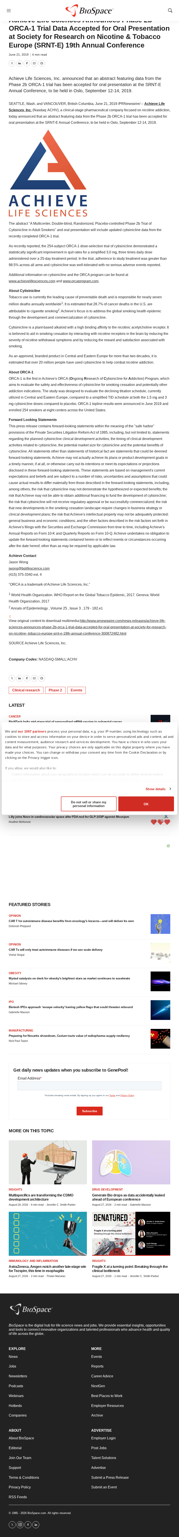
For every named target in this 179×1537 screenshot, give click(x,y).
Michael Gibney (18, 983)
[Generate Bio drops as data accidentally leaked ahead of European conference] (131, 1162)
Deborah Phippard (20, 926)
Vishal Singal (16, 954)
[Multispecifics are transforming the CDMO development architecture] (48, 1162)
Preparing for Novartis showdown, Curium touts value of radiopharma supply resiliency (69, 1035)
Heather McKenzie (20, 821)
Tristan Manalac (55, 1276)
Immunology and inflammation (33, 1261)
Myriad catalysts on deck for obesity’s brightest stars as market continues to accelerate (69, 978)
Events (76, 690)
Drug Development (107, 1189)
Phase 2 (55, 690)
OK (146, 804)
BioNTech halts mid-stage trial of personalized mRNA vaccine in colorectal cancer (65, 721)
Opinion (15, 915)
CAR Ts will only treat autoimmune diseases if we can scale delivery (56, 949)
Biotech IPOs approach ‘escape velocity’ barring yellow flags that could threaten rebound (71, 1007)
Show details (155, 789)
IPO (11, 1001)
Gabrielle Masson (19, 1012)
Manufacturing (21, 1030)
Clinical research (26, 690)
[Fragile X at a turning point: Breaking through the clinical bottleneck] (131, 1234)
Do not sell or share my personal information (88, 804)
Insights (15, 1189)
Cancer (15, 716)
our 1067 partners (32, 731)
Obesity (15, 973)
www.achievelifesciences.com (32, 281)
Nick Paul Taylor (18, 1040)
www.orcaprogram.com (80, 281)
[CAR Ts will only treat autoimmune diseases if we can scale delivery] (160, 953)
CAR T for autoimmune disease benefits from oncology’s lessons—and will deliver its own (71, 921)
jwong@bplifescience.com (29, 568)
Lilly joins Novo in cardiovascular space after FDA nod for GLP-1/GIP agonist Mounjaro (69, 816)
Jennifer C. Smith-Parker (61, 1204)
